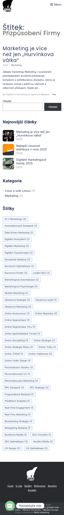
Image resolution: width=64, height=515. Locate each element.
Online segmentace (17, 320)
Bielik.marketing (41, 512)
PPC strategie (39, 387)
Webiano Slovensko (31, 510)
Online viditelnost (40, 353)
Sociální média (43, 441)
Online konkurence (17, 313)
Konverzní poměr (16, 272)
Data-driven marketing (19, 232)
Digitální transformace (19, 252)
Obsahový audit (46, 299)
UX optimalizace (37, 448)
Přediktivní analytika (17, 400)
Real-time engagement (19, 407)
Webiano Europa (50, 510)
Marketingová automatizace (22, 279)
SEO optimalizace (16, 441)
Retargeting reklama (17, 427)
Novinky (52, 485)
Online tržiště (14, 353)
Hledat (7, 101)
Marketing (16, 65)
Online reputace (46, 313)
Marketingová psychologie (21, 286)
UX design (12, 448)
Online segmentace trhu (20, 326)
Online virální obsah (17, 360)
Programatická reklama (19, 394)
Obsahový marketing (18, 306)
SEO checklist (41, 434)
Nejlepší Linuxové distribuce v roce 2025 (31, 147)
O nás (19, 485)
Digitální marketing (17, 245)
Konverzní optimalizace (19, 266)
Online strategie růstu (19, 347)
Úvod (10, 485)
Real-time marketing (18, 414)
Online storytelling (16, 340)
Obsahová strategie (17, 299)
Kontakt (32, 490)
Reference (40, 485)
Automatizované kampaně (21, 225)
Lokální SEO (41, 272)
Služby (28, 485)
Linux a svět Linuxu (18, 190)
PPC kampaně (14, 387)
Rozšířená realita (16, 434)
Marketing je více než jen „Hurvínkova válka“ (33, 133)
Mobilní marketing (16, 293)
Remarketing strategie (18, 421)
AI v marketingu (15, 219)
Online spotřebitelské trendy (22, 333)
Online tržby (47, 347)
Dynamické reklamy (17, 259)
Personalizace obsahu (19, 367)
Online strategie (44, 340)
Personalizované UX (17, 373)
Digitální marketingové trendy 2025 (31, 161)
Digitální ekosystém (17, 239)
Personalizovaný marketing (21, 380)
